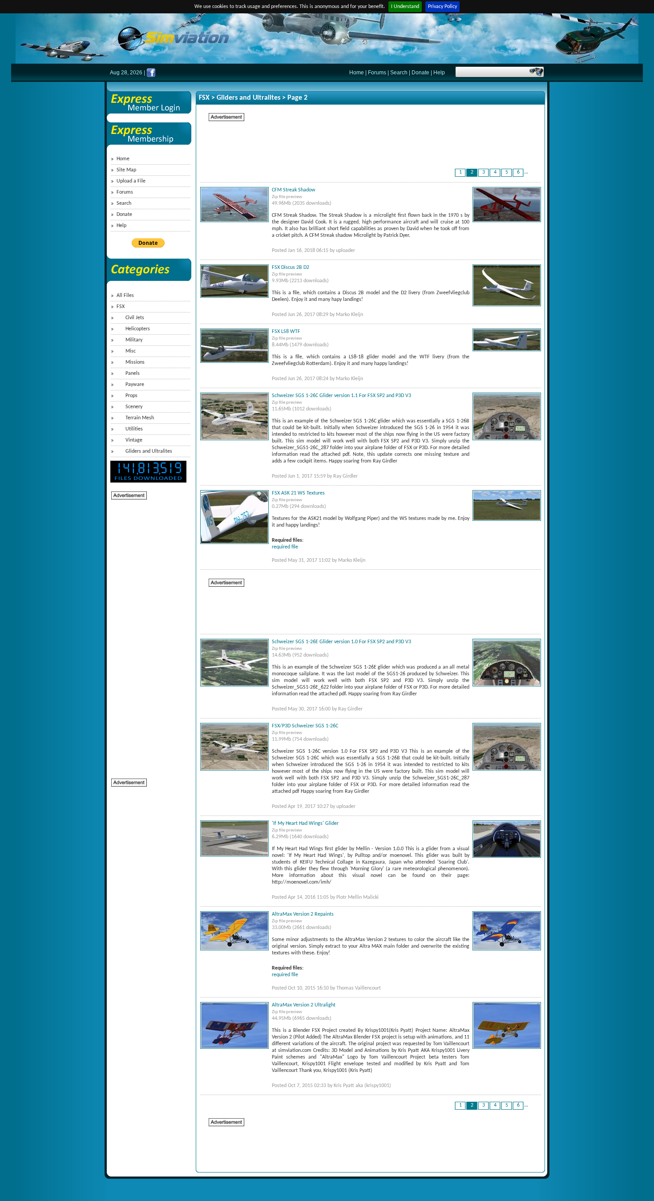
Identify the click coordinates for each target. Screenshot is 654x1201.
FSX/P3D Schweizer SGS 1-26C (305, 726)
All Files (125, 295)
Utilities (134, 429)
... (526, 172)
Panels (132, 373)
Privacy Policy (442, 6)
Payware (134, 384)
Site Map (126, 170)
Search (399, 72)
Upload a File (131, 181)
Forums (377, 72)
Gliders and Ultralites (148, 451)
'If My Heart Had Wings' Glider (305, 823)
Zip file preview (287, 197)
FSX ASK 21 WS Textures (298, 493)
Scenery (133, 407)
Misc (130, 351)
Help (439, 72)
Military (133, 340)
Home (356, 72)
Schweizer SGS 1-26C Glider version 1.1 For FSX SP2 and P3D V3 (341, 395)
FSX (121, 306)
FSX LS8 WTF (286, 331)
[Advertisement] (146, 633)
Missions (135, 362)
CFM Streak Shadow (293, 190)
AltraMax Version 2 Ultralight (303, 1005)
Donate (420, 72)
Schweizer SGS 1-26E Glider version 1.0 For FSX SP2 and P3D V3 (341, 642)
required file (285, 547)
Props (131, 395)
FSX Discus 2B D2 (290, 267)
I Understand (405, 6)
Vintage (133, 440)
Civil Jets (134, 318)
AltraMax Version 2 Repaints (303, 914)
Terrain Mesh (139, 418)
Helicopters (137, 329)
